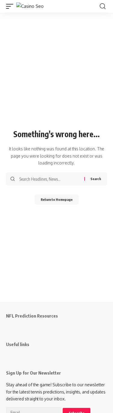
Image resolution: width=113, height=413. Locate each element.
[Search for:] (49, 178)
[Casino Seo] (30, 6)
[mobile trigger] (11, 6)
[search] (102, 6)
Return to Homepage (57, 199)
